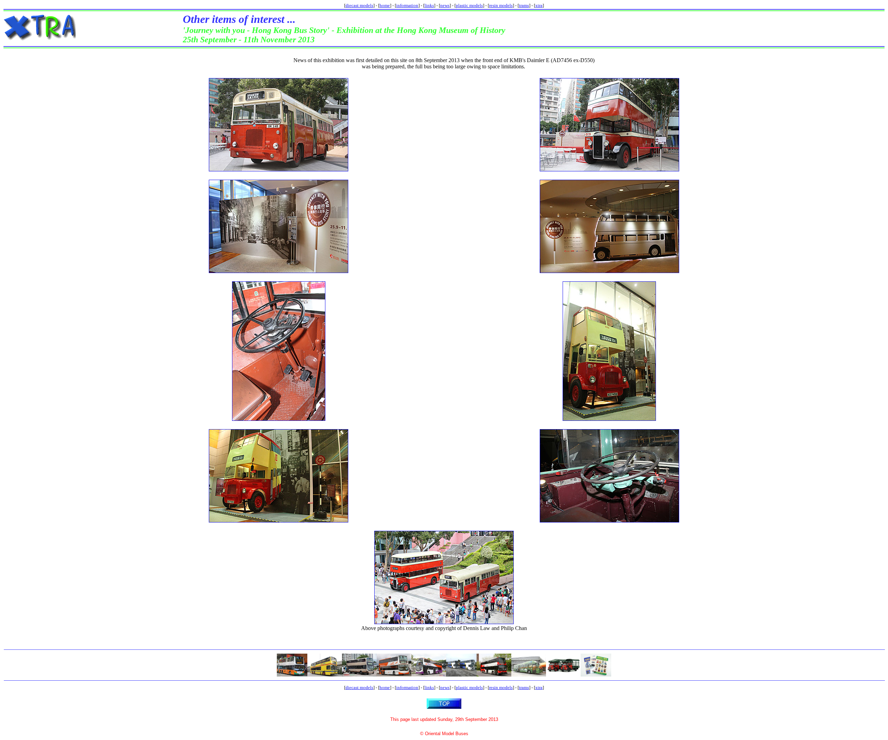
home (384, 5)
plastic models (469, 5)
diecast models (359, 5)
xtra (539, 5)
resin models (501, 5)
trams (524, 5)
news (445, 5)
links (429, 5)
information (407, 5)
